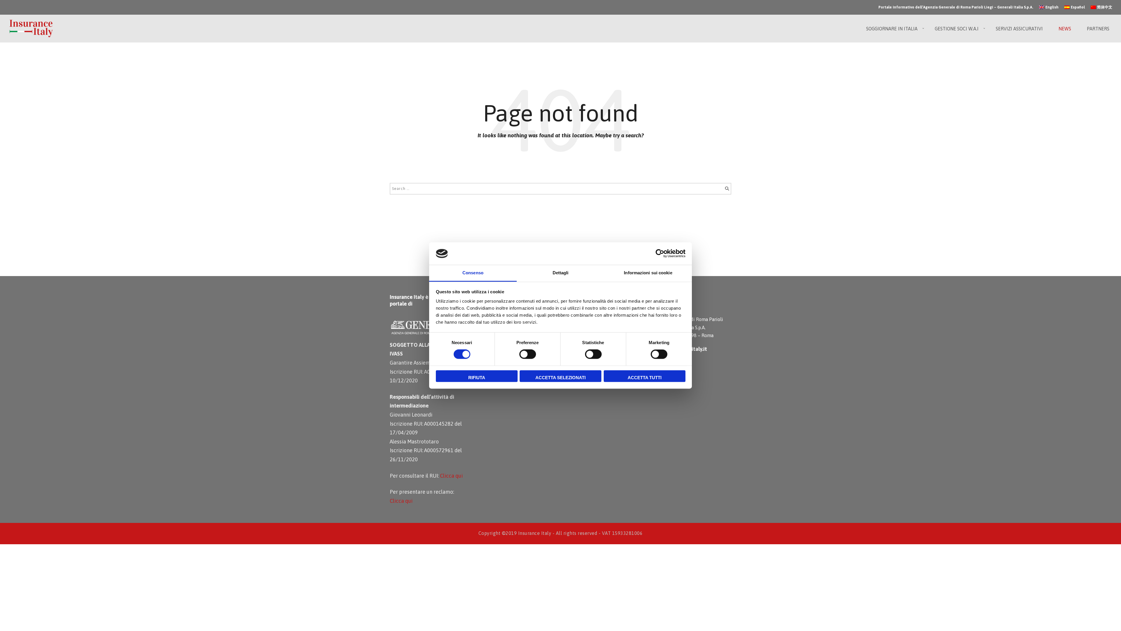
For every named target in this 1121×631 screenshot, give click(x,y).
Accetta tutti (645, 377)
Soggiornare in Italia (892, 28)
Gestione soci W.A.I (957, 28)
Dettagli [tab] (561, 272)
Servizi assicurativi (1019, 28)
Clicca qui (451, 476)
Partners (1098, 28)
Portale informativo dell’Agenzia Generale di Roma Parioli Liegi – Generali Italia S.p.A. (955, 7)
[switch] (527, 354)
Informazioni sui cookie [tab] (648, 272)
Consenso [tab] (472, 272)
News (1065, 28)
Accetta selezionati (560, 377)
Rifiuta (476, 377)
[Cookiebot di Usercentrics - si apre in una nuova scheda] (659, 253)
